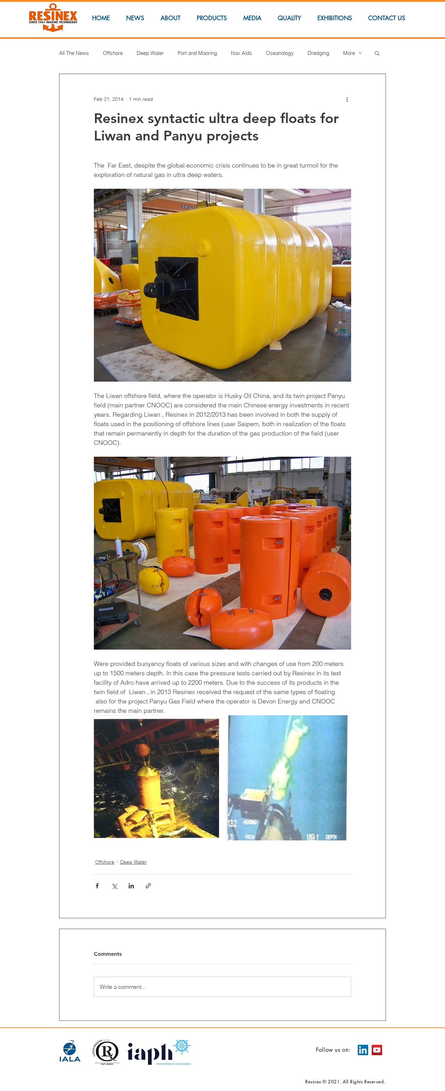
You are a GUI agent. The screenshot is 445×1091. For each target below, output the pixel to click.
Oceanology (280, 53)
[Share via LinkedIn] (131, 885)
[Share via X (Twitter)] (114, 885)
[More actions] (347, 99)
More (349, 53)
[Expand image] (156, 777)
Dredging (318, 53)
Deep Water (150, 53)
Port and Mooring (197, 53)
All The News (74, 53)
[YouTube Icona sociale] (377, 1050)
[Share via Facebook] (97, 885)
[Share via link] (148, 885)
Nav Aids (241, 53)
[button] (377, 53)
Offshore (113, 53)
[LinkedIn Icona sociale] (363, 1050)
